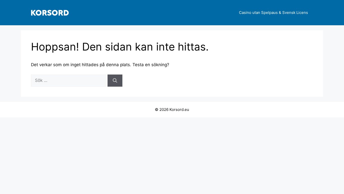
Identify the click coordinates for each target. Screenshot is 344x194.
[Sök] (115, 81)
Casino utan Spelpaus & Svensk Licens (273, 12)
